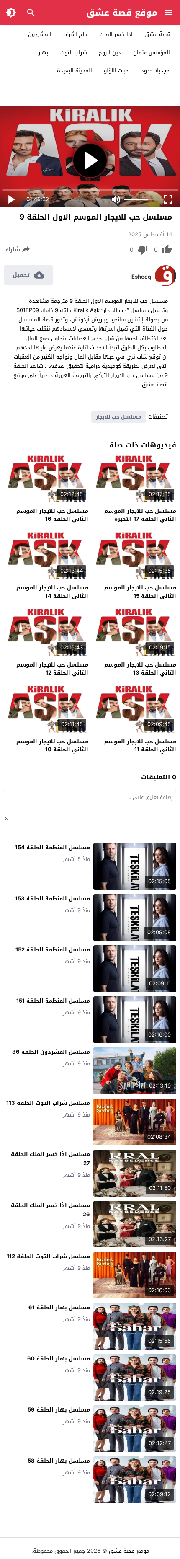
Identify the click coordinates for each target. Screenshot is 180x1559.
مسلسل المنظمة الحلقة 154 (52, 847)
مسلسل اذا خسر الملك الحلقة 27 (50, 1159)
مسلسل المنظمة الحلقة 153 (52, 898)
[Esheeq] (165, 284)
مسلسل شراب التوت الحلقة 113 (48, 1103)
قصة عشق (157, 34)
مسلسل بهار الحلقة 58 (59, 1461)
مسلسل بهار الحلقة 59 (59, 1409)
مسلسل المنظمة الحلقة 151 (53, 1000)
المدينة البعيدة (74, 70)
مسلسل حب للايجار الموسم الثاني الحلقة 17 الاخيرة (140, 515)
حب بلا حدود (155, 70)
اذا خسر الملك (116, 34)
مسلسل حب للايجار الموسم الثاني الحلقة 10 (52, 745)
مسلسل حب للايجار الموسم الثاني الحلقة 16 (52, 515)
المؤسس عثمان (151, 52)
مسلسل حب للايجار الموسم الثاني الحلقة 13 (140, 668)
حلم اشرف (75, 34)
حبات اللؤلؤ (116, 70)
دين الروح (110, 52)
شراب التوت (73, 52)
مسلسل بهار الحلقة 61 (59, 1307)
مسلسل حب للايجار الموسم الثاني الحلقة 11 (140, 745)
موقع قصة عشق (121, 12)
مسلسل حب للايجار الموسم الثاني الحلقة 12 (52, 668)
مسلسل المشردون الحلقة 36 (51, 1052)
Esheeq (141, 277)
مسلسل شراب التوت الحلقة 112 (48, 1256)
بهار (43, 52)
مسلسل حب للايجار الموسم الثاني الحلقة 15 (140, 591)
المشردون (39, 34)
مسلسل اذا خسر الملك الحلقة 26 (50, 1210)
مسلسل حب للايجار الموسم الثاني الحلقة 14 (52, 591)
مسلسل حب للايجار (118, 416)
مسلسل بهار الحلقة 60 (58, 1358)
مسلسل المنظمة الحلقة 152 (52, 949)
